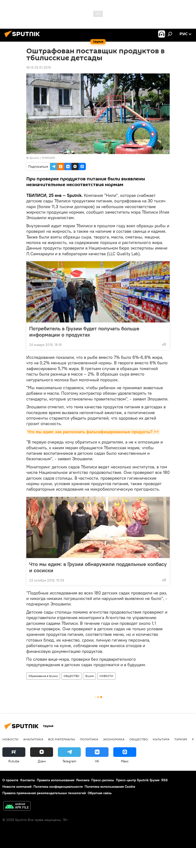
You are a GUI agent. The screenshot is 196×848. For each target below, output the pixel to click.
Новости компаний (17, 786)
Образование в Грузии (43, 676)
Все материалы (61, 739)
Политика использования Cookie (110, 786)
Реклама (82, 780)
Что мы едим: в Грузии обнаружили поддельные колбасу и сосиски (98, 567)
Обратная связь (100, 793)
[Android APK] (17, 806)
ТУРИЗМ (180, 739)
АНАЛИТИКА (33, 739)
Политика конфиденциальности (58, 786)
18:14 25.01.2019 (38, 67)
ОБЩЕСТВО (71, 676)
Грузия (89, 676)
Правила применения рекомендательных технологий (44, 793)
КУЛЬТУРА (161, 739)
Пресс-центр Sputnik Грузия (137, 780)
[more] (164, 344)
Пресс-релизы (102, 780)
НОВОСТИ (106, 676)
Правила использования (55, 780)
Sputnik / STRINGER (42, 158)
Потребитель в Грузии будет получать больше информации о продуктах (84, 331)
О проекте (10, 780)
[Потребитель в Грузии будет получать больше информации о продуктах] (98, 291)
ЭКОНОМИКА (114, 739)
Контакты (27, 780)
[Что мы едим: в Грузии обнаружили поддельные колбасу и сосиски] (98, 527)
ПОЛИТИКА (89, 739)
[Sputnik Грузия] (23, 38)
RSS (164, 780)
